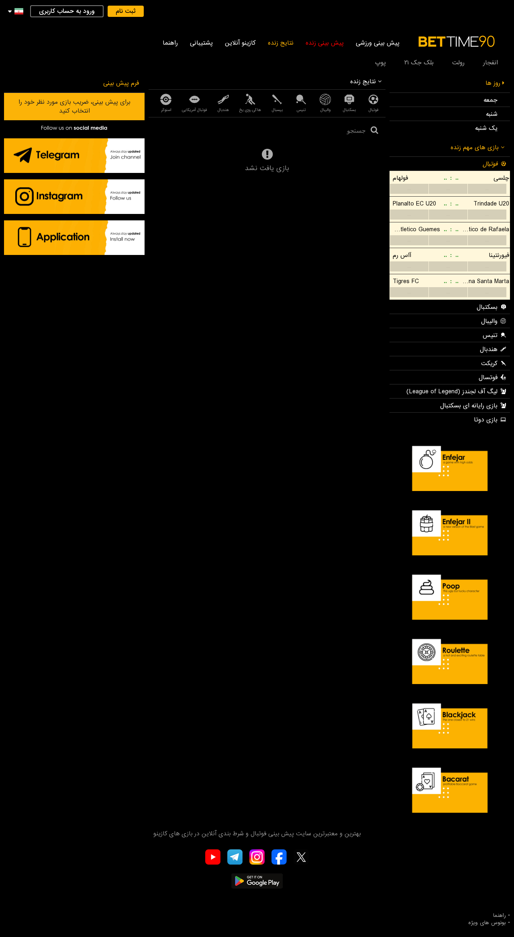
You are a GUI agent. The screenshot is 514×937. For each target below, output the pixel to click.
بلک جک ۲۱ (419, 63)
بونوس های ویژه (487, 923)
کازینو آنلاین (240, 43)
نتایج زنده (281, 43)
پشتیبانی (201, 43)
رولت (458, 63)
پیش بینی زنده (325, 43)
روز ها (493, 83)
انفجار (490, 63)
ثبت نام (126, 11)
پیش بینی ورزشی (378, 43)
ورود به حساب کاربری (67, 11)
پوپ (380, 63)
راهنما (170, 43)
